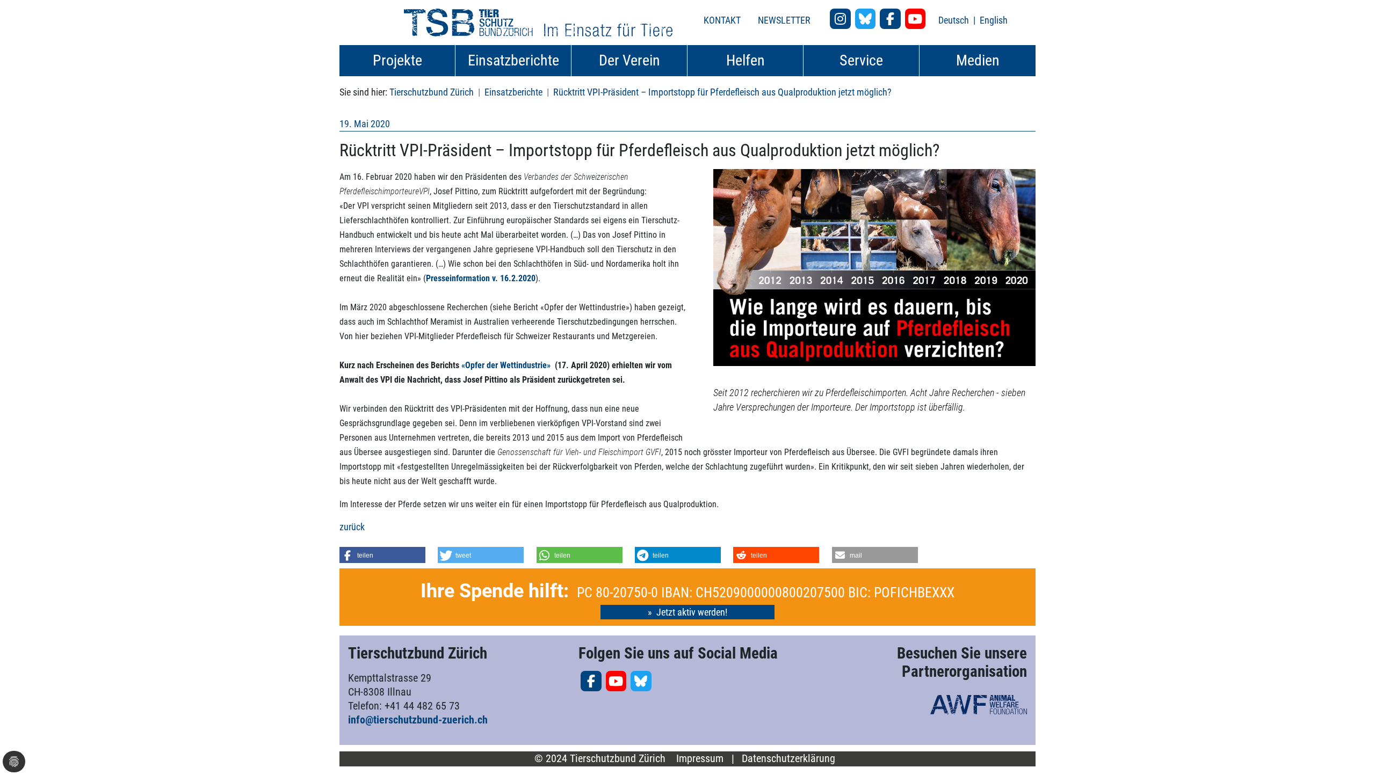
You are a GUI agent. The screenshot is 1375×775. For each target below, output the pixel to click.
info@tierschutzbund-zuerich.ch (418, 719)
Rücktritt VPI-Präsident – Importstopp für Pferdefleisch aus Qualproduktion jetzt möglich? (722, 92)
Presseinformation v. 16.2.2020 (480, 278)
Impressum (699, 758)
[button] (382, 555)
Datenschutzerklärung (788, 758)
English (994, 20)
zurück (352, 526)
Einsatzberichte (513, 92)
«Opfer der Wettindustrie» (507, 365)
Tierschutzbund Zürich (431, 92)
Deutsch (954, 20)
